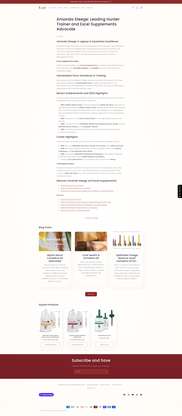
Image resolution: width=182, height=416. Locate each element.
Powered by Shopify (61, 410)
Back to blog (92, 218)
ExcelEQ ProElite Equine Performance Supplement (50, 336)
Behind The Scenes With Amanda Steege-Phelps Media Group (86, 202)
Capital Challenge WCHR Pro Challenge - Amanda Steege (84, 205)
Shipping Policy (92, 385)
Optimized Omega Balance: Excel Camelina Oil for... (127, 258)
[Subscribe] (106, 371)
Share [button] (61, 36)
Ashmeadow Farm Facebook (72, 185)
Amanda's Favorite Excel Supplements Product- (80, 191)
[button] (133, 8)
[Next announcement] (142, 2)
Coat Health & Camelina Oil (91, 257)
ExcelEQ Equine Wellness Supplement (77, 336)
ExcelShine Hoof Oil (104, 335)
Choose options (50, 345)
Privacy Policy (105, 385)
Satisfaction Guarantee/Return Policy (71, 385)
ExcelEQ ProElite (107, 191)
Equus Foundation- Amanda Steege (75, 210)
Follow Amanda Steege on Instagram (76, 188)
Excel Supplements (49, 410)
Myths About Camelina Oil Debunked (55, 258)
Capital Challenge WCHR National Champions (79, 207)
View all (91, 294)
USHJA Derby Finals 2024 (71, 199)
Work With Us (117, 385)
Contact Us (91, 388)
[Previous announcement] (39, 2)
